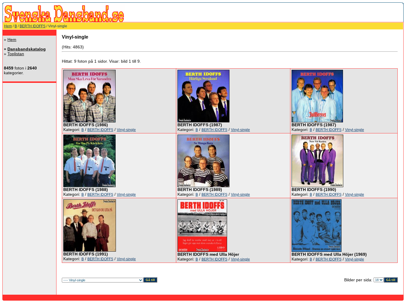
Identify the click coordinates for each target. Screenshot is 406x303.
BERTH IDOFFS (32, 26)
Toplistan (15, 53)
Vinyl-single (126, 130)
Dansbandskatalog (26, 49)
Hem (8, 26)
